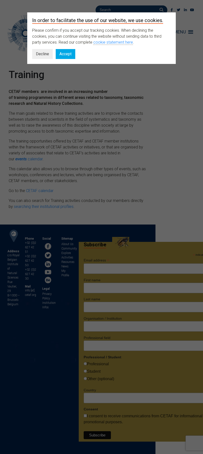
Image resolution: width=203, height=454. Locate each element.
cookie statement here (113, 42)
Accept (65, 54)
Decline (42, 54)
